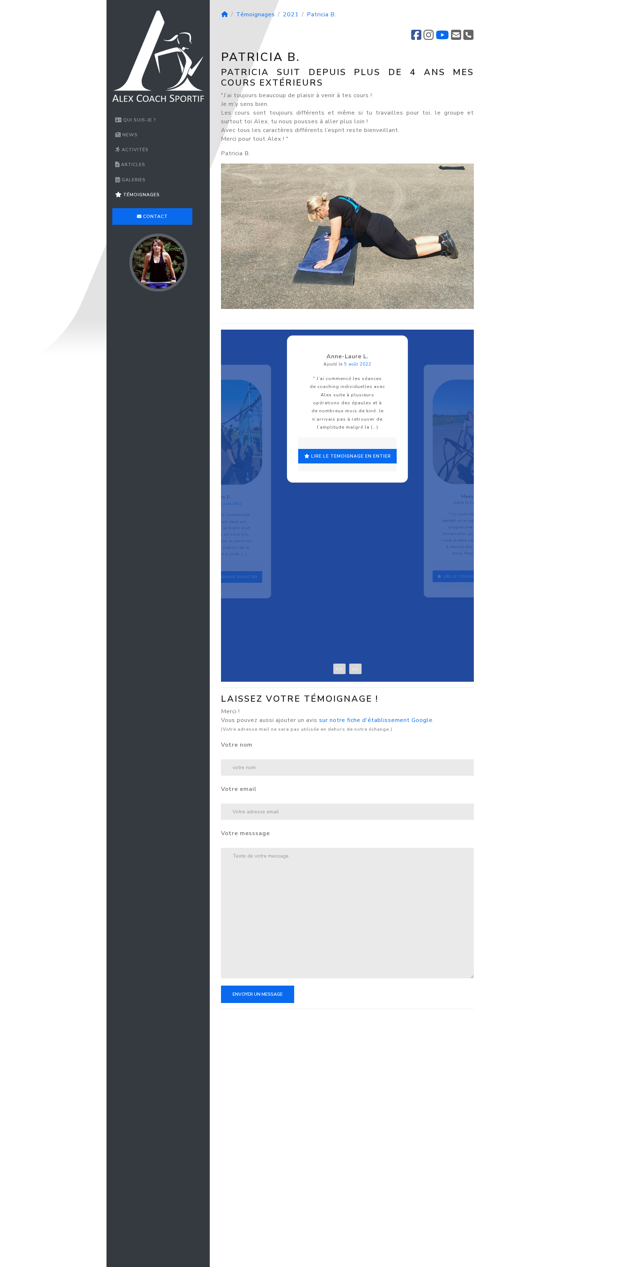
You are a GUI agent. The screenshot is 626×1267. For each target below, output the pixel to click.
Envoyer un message (258, 994)
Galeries (133, 180)
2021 (291, 14)
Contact (155, 216)
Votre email (238, 789)
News (129, 135)
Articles (132, 165)
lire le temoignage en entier (224, 577)
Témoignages (141, 195)
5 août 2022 (231, 504)
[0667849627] (468, 37)
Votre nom (237, 745)
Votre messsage (245, 833)
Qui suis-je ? (139, 120)
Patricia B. (321, 14)
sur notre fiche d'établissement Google (376, 720)
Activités (134, 150)
